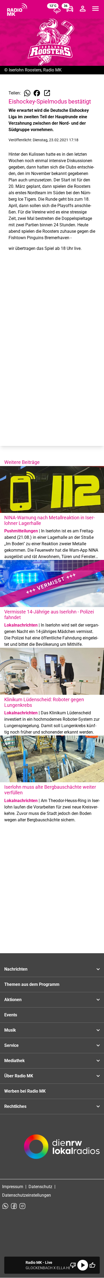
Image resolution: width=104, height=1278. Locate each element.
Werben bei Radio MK (25, 1091)
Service (11, 1045)
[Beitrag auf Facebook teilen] (37, 93)
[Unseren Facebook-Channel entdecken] (14, 1206)
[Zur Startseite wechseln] (17, 9)
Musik (10, 1030)
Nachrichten (15, 969)
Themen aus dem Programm (31, 984)
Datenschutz (40, 1186)
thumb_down (73, 1265)
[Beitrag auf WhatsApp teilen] (27, 93)
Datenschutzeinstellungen (26, 1195)
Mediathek (14, 1060)
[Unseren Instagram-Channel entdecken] (22, 1206)
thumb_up (92, 1265)
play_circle (82, 1265)
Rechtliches (15, 1106)
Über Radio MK (18, 1075)
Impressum (12, 1186)
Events (10, 1014)
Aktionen (13, 999)
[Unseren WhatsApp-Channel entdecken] (5, 1206)
